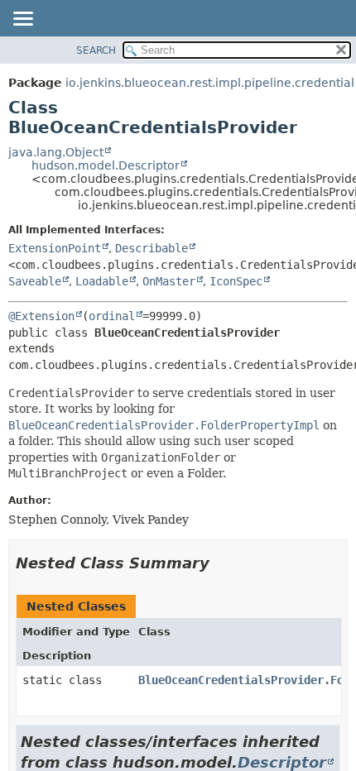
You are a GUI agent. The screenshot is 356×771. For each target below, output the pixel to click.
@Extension (41, 316)
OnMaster (168, 281)
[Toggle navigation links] (22, 19)
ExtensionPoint (54, 248)
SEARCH (96, 50)
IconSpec (235, 281)
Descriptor (282, 762)
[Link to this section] (221, 563)
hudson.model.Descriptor (105, 165)
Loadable (101, 281)
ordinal (112, 316)
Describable (151, 248)
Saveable (34, 281)
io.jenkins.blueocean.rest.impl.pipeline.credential (209, 82)
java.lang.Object (55, 152)
